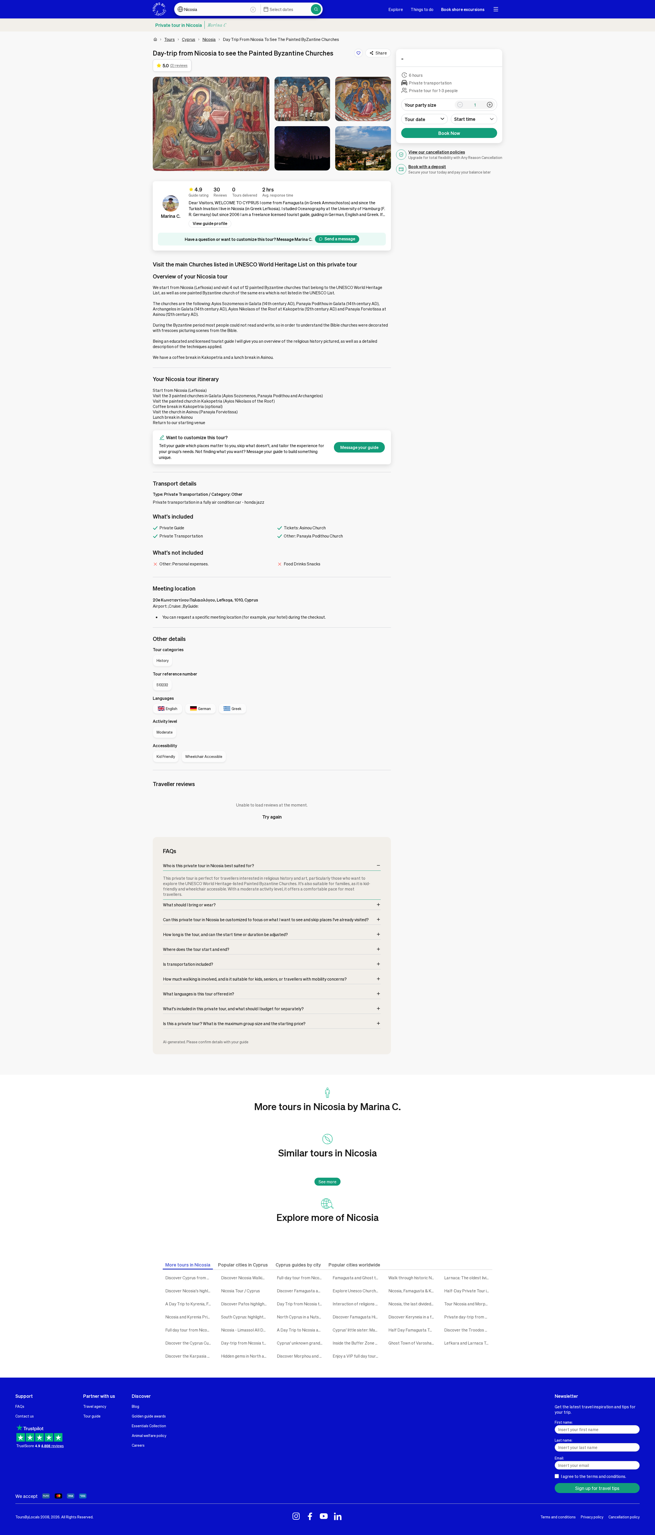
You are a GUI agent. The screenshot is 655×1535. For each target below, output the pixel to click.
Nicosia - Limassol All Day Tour (245, 1330)
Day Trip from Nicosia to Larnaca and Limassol (301, 1303)
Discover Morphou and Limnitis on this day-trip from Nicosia (301, 1356)
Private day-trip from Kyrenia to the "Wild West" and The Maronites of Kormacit (468, 1316)
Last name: (563, 1440)
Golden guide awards (149, 1416)
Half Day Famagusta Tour (412, 1330)
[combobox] (474, 119)
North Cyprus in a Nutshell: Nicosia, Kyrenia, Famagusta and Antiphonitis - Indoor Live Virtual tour (301, 1316)
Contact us (24, 1416)
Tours (169, 39)
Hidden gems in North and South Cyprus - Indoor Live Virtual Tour (245, 1356)
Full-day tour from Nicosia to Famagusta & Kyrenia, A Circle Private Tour (301, 1277)
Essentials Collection (149, 1425)
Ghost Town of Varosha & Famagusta (412, 1343)
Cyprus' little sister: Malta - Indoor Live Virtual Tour (357, 1330)
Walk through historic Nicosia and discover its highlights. (412, 1277)
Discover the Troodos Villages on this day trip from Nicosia (468, 1330)
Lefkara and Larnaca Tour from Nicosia (468, 1343)
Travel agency (94, 1406)
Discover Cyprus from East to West (189, 1277)
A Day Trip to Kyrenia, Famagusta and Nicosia (189, 1303)
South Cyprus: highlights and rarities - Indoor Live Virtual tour (245, 1316)
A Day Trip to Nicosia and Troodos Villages (301, 1330)
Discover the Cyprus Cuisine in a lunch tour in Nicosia (189, 1343)
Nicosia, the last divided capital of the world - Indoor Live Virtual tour (412, 1303)
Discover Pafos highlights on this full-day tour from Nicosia (245, 1303)
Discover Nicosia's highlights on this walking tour (189, 1290)
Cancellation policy (624, 1517)
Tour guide (92, 1416)
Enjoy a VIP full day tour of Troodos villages (357, 1356)
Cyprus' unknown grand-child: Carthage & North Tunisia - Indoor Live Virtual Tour (301, 1343)
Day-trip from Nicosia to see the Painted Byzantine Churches (245, 1343)
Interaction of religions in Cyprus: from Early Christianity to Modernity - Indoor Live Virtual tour (357, 1303)
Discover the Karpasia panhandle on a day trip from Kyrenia (189, 1356)
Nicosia (209, 39)
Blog (135, 1406)
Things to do (422, 9)
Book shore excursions (462, 9)
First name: (564, 1422)
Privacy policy (592, 1517)
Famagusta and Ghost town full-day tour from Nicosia (357, 1277)
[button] (211, 124)
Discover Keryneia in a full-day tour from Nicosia (412, 1316)
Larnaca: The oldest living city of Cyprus (468, 1277)
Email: (559, 1458)
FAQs (19, 1406)
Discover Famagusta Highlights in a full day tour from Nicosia (357, 1316)
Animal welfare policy (149, 1435)
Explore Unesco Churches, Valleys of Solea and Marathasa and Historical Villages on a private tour (357, 1290)
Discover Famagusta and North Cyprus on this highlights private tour (301, 1290)
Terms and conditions (558, 1517)
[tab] (188, 1265)
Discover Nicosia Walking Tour (245, 1277)
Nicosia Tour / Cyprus (240, 1290)
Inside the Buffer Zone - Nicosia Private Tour (357, 1343)
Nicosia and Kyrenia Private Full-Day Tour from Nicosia (189, 1316)
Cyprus (188, 39)
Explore (395, 9)
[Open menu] (495, 9)
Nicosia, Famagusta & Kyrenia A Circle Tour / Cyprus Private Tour (412, 1290)
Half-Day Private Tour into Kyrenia (468, 1290)
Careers (138, 1445)
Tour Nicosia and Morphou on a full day (468, 1303)
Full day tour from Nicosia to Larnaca (189, 1330)
